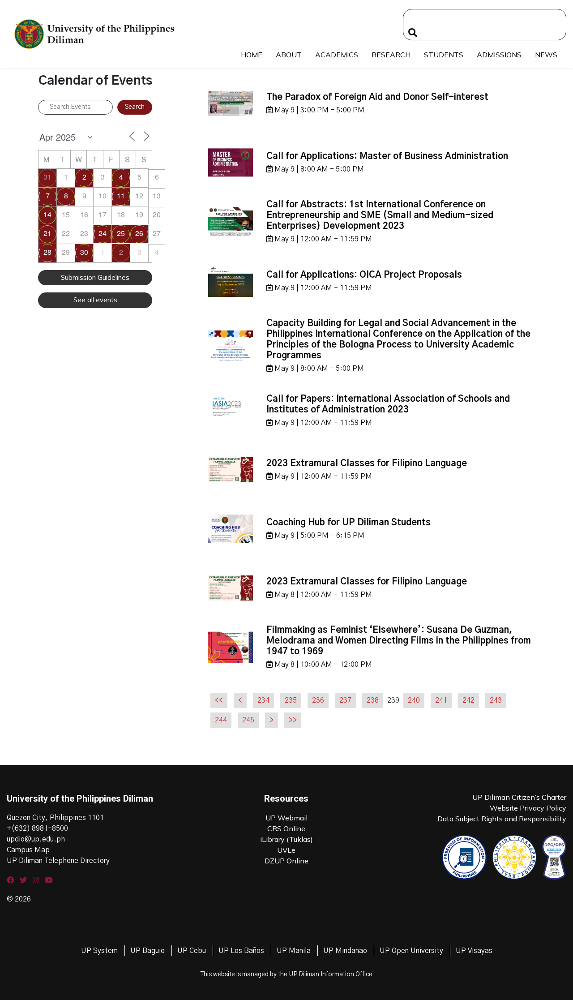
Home (251, 54)
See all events (95, 300)
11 (121, 195)
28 (47, 252)
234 (263, 700)
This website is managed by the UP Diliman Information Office (286, 974)
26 (139, 233)
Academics (336, 54)
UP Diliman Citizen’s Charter (519, 797)
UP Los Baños (241, 950)
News (546, 54)
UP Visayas (474, 950)
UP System (99, 950)
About (289, 54)
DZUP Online (286, 860)
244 (221, 720)
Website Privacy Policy (528, 807)
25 (121, 233)
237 (345, 700)
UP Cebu (191, 950)
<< (219, 700)
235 (291, 700)
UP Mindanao (345, 950)
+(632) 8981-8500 (37, 828)
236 (318, 700)
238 (373, 700)
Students (443, 54)
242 (468, 700)
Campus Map (28, 850)
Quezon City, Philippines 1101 (55, 817)
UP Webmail (286, 817)
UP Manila (294, 950)
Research (391, 54)
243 (496, 700)
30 (84, 252)
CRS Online (286, 828)
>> (293, 720)
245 (248, 720)
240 (414, 700)
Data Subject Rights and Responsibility (501, 818)
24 (102, 233)
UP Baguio (147, 950)
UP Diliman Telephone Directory (58, 860)
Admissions (499, 54)
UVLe (286, 849)
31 (47, 177)
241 (441, 700)
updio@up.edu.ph (36, 839)
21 (47, 233)
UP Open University (411, 950)
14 (47, 214)
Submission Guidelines (95, 277)
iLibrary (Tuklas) (286, 839)
